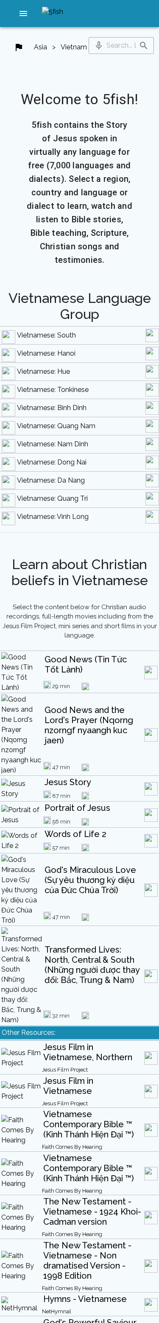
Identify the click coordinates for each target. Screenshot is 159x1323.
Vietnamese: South (46, 335)
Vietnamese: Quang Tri (52, 498)
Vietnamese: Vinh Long (53, 517)
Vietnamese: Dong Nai (51, 462)
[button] (23, 13)
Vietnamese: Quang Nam (56, 426)
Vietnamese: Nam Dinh (52, 444)
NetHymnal (56, 1311)
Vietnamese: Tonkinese (53, 390)
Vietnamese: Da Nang (51, 480)
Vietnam (74, 47)
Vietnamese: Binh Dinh (51, 408)
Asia (40, 47)
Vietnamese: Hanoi (46, 353)
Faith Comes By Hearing (72, 1147)
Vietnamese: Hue (43, 371)
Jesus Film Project (65, 1069)
